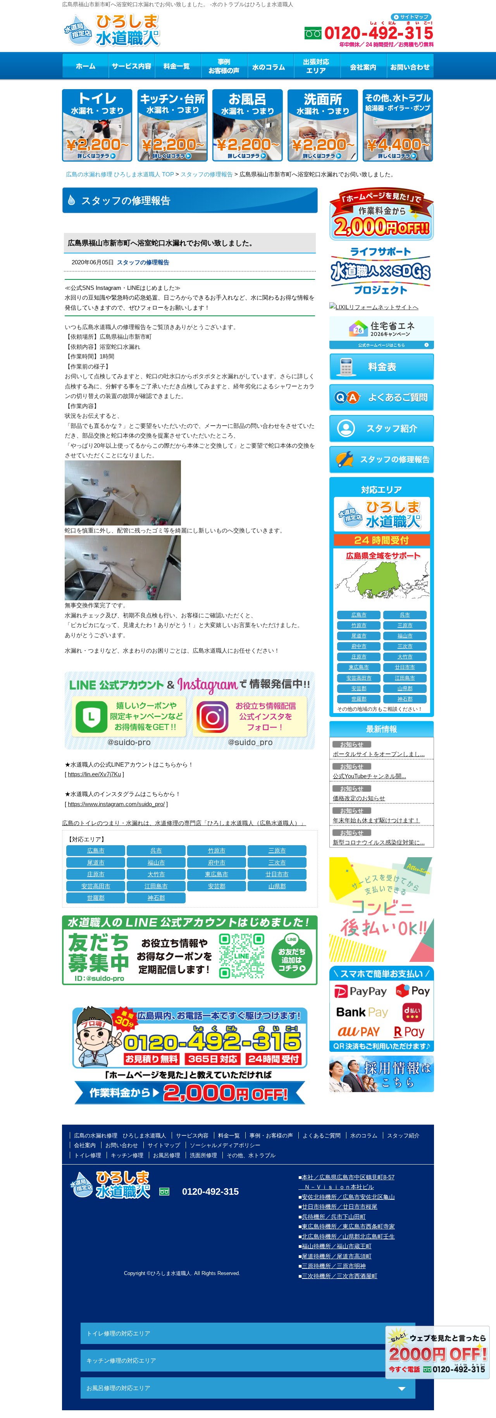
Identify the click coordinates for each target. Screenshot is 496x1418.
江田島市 (156, 886)
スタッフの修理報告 (207, 174)
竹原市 (217, 850)
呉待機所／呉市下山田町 (334, 1216)
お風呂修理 (166, 1155)
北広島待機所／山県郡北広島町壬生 (348, 1236)
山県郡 (277, 886)
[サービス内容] (117, 65)
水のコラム (271, 65)
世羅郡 (96, 897)
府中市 (217, 862)
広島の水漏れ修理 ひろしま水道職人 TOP (120, 174)
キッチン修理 (127, 1155)
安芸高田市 (95, 886)
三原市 (277, 850)
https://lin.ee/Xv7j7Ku (94, 774)
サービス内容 (131, 65)
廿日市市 (277, 874)
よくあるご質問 (322, 1135)
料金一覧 (178, 65)
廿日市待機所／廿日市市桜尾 (339, 1206)
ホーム (85, 65)
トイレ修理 (87, 1155)
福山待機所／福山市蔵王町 (337, 1246)
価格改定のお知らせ (359, 798)
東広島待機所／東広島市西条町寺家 (348, 1226)
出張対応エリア (317, 65)
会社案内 (363, 65)
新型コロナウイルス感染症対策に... (379, 842)
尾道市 (96, 862)
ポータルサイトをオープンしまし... (379, 754)
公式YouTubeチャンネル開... (369, 776)
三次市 (277, 862)
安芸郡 (217, 886)
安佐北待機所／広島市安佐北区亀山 (348, 1197)
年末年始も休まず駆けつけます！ (376, 820)
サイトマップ (164, 1145)
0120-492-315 (210, 1191)
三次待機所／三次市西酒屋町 (339, 1276)
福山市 (156, 862)
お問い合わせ (410, 65)
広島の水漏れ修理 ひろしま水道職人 (120, 1135)
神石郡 (156, 897)
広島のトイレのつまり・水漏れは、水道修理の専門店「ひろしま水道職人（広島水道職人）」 (184, 823)
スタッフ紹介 (403, 1135)
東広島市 (216, 874)
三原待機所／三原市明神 (334, 1266)
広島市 (96, 850)
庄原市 (96, 874)
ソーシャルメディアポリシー (225, 1145)
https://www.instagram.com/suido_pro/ (116, 804)
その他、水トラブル (251, 1155)
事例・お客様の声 (224, 65)
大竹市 (156, 874)
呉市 (156, 850)
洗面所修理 (203, 1155)
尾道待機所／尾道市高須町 (337, 1256)
